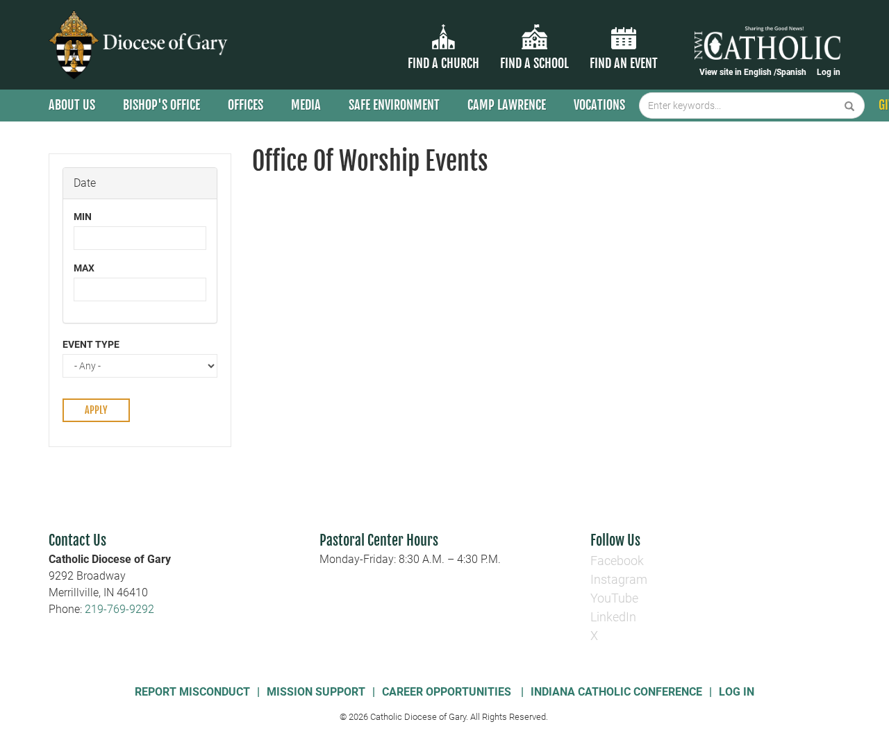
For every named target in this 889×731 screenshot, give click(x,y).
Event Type (91, 344)
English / (760, 72)
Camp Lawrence (506, 104)
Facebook (617, 560)
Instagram (618, 579)
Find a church (443, 63)
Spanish (791, 72)
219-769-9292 (119, 609)
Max (84, 268)
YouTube (614, 598)
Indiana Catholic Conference (616, 691)
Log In (736, 691)
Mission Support (316, 691)
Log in (828, 72)
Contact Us (77, 540)
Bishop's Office (161, 104)
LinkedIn (613, 617)
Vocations (599, 104)
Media (306, 104)
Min (83, 216)
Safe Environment (394, 104)
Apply (96, 410)
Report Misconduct (192, 691)
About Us (72, 104)
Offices (245, 104)
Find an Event (624, 63)
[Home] (141, 44)
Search (850, 105)
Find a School (534, 63)
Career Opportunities (448, 691)
